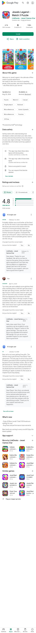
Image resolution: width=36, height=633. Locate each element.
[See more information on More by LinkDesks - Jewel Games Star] (32, 440)
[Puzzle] (6, 99)
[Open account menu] (32, 2)
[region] (18, 26)
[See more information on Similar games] (32, 471)
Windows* (28, 94)
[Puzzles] (21, 114)
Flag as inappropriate (11, 499)
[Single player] (8, 104)
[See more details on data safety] (9, 176)
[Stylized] (20, 104)
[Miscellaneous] (9, 109)
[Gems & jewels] (23, 109)
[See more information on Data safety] (32, 129)
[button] (20, 27)
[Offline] (6, 119)
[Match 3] (15, 99)
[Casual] (25, 99)
